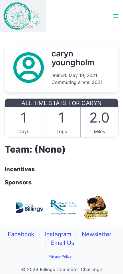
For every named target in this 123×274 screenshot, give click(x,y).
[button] (115, 16)
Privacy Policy (60, 256)
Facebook (21, 234)
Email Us (62, 242)
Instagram (58, 234)
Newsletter (96, 234)
